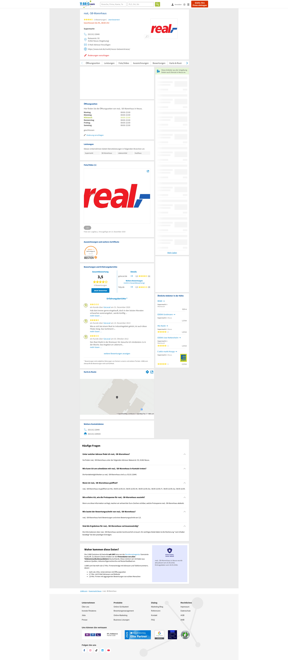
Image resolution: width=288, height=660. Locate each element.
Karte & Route (176, 63)
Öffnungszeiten (93, 63)
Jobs (84, 615)
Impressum (185, 607)
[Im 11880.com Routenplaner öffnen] (147, 371)
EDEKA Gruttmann (165, 314)
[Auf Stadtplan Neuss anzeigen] (152, 371)
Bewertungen (159, 63)
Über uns (85, 607)
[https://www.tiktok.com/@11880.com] (96, 650)
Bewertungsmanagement (124, 611)
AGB (182, 615)
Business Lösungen (121, 620)
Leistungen (109, 63)
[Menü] (189, 4)
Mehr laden (172, 252)
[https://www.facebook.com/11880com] (84, 650)
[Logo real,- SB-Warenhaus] (148, 171)
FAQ (153, 620)
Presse (84, 620)
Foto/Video (124, 63)
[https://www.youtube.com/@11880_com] (108, 650)
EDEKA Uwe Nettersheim (168, 337)
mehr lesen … (96, 315)
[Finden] (157, 4)
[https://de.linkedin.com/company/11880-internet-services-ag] (102, 650)
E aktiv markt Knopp (166, 351)
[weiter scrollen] (187, 63)
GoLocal (107, 307)
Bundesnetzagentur (132, 554)
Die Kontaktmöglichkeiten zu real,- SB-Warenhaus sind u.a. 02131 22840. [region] (109, 474)
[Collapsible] (185, 454)
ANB (182, 620)
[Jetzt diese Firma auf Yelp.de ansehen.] (131, 286)
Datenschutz (186, 611)
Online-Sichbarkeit (121, 607)
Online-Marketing (120, 615)
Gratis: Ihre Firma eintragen (200, 4)
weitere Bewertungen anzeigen (117, 353)
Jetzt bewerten (100, 290)
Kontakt (154, 615)
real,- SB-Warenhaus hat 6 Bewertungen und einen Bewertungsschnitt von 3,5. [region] (111, 517)
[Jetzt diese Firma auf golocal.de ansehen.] (131, 275)
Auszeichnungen (141, 63)
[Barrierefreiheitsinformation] (185, 4)
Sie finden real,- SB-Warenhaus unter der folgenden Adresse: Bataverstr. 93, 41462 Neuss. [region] (116, 460)
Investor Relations (89, 611)
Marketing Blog (157, 607)
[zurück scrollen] (82, 63)
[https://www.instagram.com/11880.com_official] (90, 650)
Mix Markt (162, 325)
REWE (160, 301)
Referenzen (155, 611)
